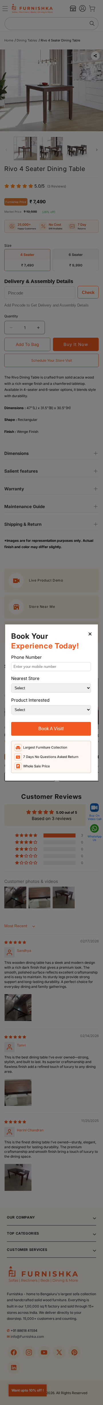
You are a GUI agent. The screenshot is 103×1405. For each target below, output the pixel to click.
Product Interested (30, 700)
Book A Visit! (51, 728)
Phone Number (26, 657)
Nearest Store (25, 678)
